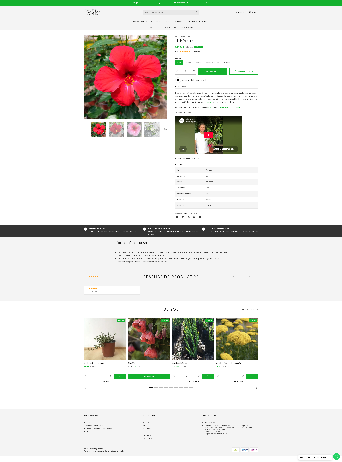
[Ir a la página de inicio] (92, 12)
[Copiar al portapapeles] (200, 217)
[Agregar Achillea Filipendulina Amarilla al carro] (252, 376)
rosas (210, 107)
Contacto (88, 422)
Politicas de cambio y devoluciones (98, 429)
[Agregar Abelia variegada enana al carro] (120, 376)
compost (208, 102)
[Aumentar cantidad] (194, 71)
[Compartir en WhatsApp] (189, 217)
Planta (159, 27)
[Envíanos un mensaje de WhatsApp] (336, 456)
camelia (237, 107)
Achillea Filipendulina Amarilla (228, 363)
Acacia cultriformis (180, 363)
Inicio (151, 27)
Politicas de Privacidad (93, 432)
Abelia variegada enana (94, 363)
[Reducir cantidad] (177, 71)
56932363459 (209, 422)
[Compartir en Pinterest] (194, 217)
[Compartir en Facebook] (177, 217)
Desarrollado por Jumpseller (114, 451)
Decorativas (178, 27)
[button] (204, 21)
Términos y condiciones (93, 426)
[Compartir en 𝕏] (183, 217)
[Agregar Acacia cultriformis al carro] (208, 376)
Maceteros (147, 429)
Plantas (168, 27)
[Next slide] (165, 129)
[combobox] (171, 12)
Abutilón (131, 363)
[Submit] (197, 12)
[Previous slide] (86, 129)
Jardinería (147, 435)
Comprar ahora (104, 381)
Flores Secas (148, 432)
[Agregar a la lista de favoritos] (87, 339)
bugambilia (223, 107)
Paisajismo (147, 438)
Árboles (146, 426)
